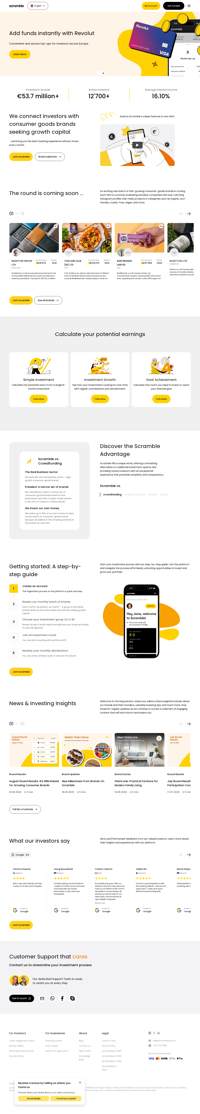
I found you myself (66, 1098)
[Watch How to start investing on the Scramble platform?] (137, 145)
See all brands (46, 300)
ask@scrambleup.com (164, 1040)
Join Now (19, 54)
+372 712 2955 (160, 1045)
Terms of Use (109, 1040)
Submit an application (57, 1050)
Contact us (85, 1045)
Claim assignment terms (22, 1040)
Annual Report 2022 (112, 1056)
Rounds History (16, 1056)
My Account (151, 5)
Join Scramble (21, 156)
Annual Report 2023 (112, 1061)
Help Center (85, 1050)
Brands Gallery (16, 1045)
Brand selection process (21, 1050)
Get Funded (173, 5)
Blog (81, 1040)
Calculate (38, 399)
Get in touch (19, 998)
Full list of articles (23, 809)
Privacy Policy (109, 1045)
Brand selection (48, 156)
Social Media (33, 1098)
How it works (52, 1045)
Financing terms (54, 1040)
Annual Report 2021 (111, 1050)
